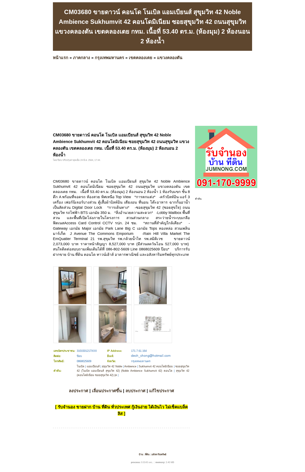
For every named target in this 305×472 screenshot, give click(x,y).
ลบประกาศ (135, 390)
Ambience (130, 366)
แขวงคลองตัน (169, 57)
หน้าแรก (60, 57)
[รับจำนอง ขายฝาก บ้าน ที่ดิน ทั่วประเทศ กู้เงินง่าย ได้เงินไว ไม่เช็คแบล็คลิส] (226, 187)
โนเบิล (80, 366)
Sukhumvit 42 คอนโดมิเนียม (156, 366)
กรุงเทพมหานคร (109, 57)
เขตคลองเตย (140, 57)
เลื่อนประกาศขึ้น (107, 390)
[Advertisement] (177, 101)
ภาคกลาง (81, 57)
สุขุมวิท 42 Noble (112, 366)
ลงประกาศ (78, 390)
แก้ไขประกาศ (161, 390)
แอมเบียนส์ (93, 366)
